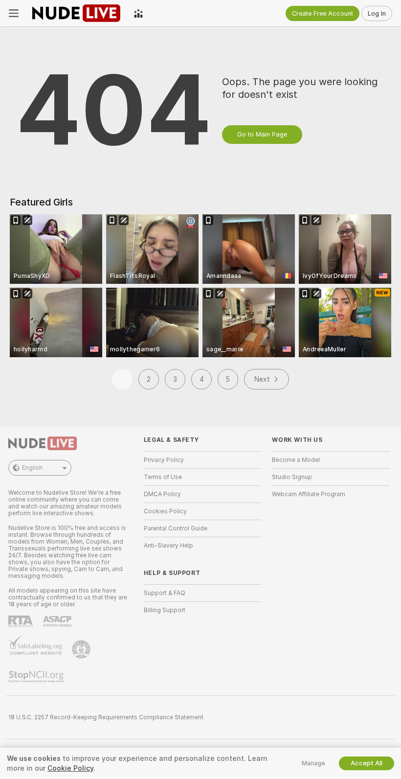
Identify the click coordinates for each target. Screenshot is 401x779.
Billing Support (164, 610)
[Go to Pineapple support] (82, 649)
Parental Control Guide (175, 528)
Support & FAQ (164, 593)
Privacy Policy (164, 460)
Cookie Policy (70, 768)
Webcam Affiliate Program (308, 494)
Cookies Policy (165, 511)
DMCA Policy (162, 494)
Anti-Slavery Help (168, 545)
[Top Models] (138, 13)
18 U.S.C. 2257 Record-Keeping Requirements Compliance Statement (105, 717)
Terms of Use (163, 477)
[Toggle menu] (13, 13)
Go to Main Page (262, 134)
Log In (377, 13)
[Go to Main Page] (76, 13)
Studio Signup (292, 477)
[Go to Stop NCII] (37, 677)
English (32, 467)
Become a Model (296, 460)
